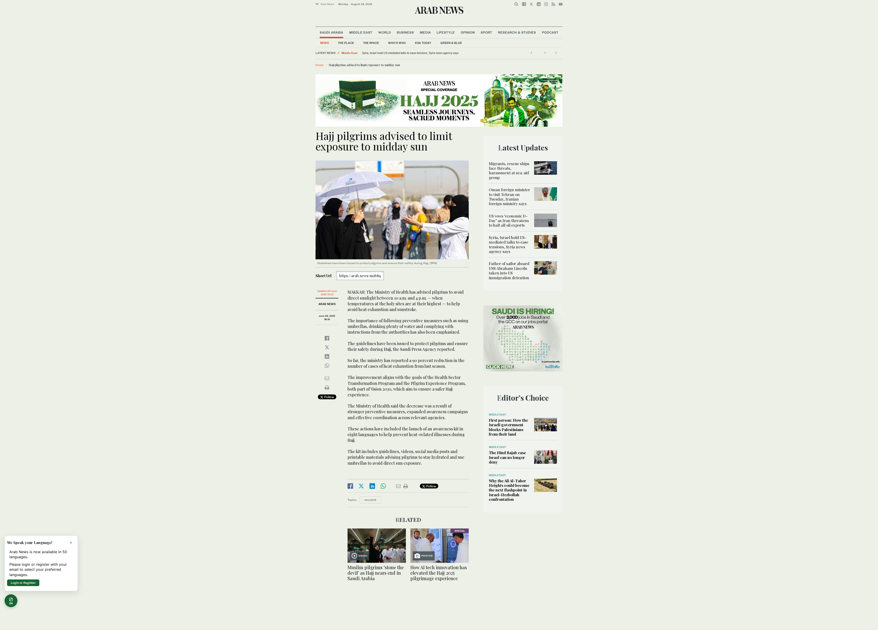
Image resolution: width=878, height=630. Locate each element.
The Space (371, 43)
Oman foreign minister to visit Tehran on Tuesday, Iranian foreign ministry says (509, 196)
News (324, 43)
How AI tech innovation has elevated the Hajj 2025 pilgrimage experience (438, 572)
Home (320, 65)
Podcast (550, 32)
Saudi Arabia (331, 32)
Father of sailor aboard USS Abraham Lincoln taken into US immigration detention (412, 53)
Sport (486, 32)
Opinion (468, 32)
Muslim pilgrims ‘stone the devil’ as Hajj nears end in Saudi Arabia (376, 572)
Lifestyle (445, 32)
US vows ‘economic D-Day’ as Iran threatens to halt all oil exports (509, 220)
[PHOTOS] (439, 545)
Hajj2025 (370, 500)
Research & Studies (517, 32)
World (384, 32)
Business (405, 32)
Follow (328, 397)
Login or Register (23, 582)
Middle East (360, 32)
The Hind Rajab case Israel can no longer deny (507, 457)
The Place (346, 43)
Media (425, 32)
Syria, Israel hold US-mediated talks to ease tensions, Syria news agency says (508, 244)
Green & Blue (451, 43)
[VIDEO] (377, 545)
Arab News (327, 4)
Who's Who (397, 43)
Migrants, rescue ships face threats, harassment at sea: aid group (509, 170)
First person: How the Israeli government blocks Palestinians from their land (508, 427)
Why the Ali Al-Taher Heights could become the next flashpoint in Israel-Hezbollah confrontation (509, 490)
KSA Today (423, 43)
